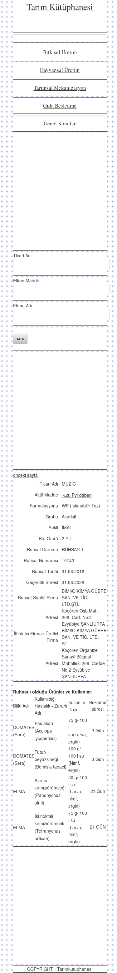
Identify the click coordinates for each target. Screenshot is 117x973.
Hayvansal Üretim (60, 70)
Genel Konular (60, 123)
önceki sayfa (25, 475)
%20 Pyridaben (77, 495)
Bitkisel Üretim (60, 52)
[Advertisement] (58, 191)
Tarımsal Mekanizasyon (60, 88)
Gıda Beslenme (59, 105)
